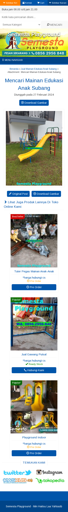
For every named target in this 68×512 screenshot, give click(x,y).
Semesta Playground (34, 34)
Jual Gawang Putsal (34, 354)
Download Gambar (35, 102)
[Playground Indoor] (34, 431)
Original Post (20, 193)
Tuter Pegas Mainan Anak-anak (34, 271)
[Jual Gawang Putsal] (34, 348)
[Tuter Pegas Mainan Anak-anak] (34, 265)
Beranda (14, 69)
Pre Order (35, 287)
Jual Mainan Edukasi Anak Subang (39, 69)
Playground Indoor (34, 437)
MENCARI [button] (55, 24)
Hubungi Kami (35, 370)
